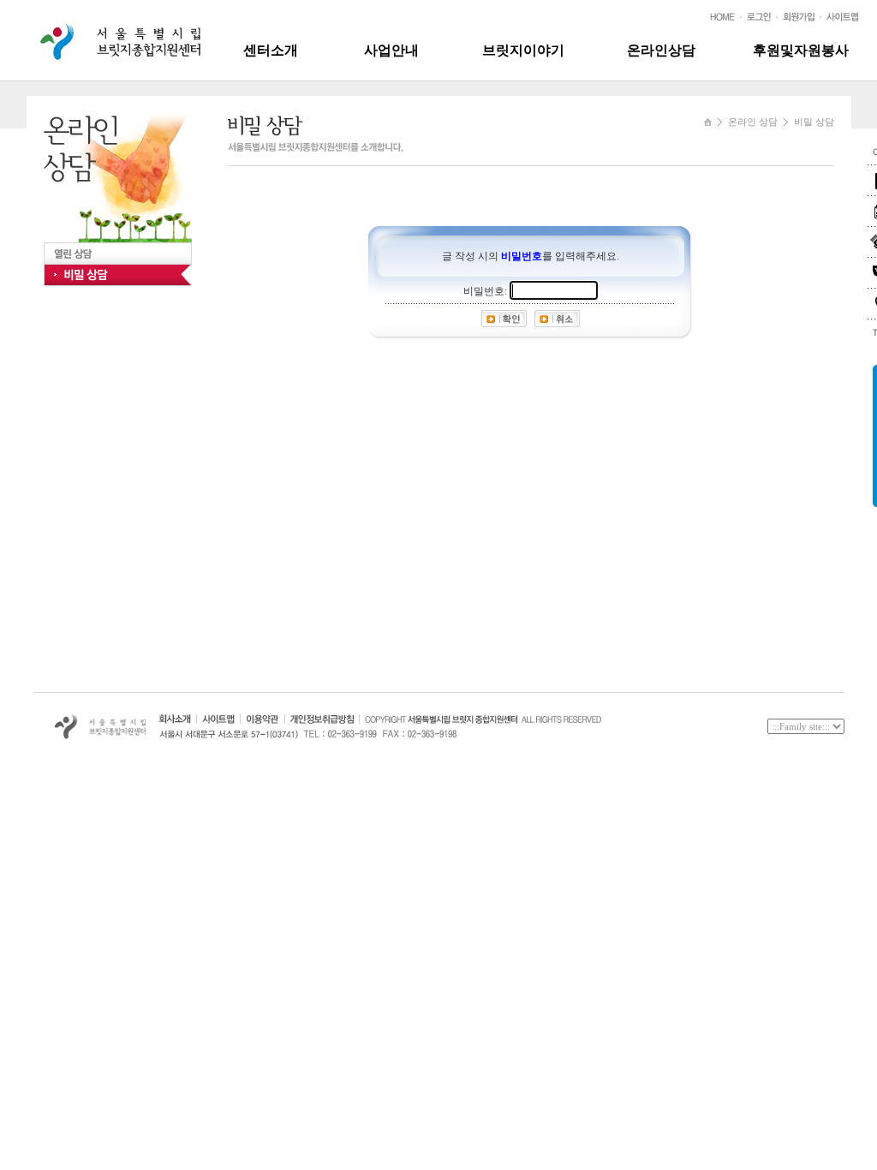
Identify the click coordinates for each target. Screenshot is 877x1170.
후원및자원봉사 (801, 50)
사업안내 (391, 50)
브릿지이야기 (523, 50)
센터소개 (270, 50)
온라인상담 (661, 50)
